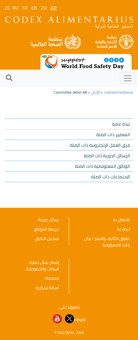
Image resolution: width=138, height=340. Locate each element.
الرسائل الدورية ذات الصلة (107, 155)
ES (7, 8)
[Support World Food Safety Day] (86, 61)
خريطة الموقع (46, 229)
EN (34, 8)
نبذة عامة (121, 124)
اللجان (95, 92)
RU (15, 8)
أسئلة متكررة (47, 287)
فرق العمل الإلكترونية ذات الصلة (100, 145)
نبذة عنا (123, 229)
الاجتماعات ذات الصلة (110, 177)
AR (53, 8)
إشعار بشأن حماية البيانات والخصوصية (42, 266)
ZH (44, 8)
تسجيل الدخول (47, 238)
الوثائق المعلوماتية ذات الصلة (102, 166)
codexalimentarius (118, 92)
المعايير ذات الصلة (113, 134)
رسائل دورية (48, 219)
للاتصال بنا (121, 219)
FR (25, 8)
